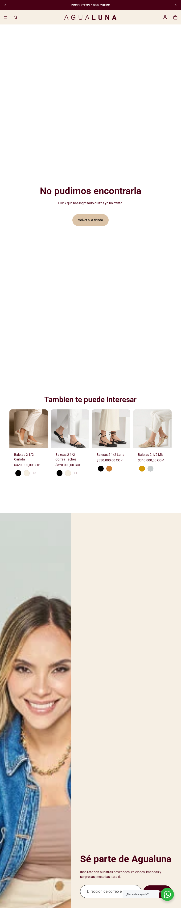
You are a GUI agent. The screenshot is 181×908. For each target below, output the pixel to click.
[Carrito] (175, 17)
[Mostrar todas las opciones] (34, 473)
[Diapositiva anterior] (5, 5)
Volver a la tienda (90, 220)
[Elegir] (40, 440)
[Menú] (5, 17)
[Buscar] (15, 17)
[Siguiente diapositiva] (176, 5)
